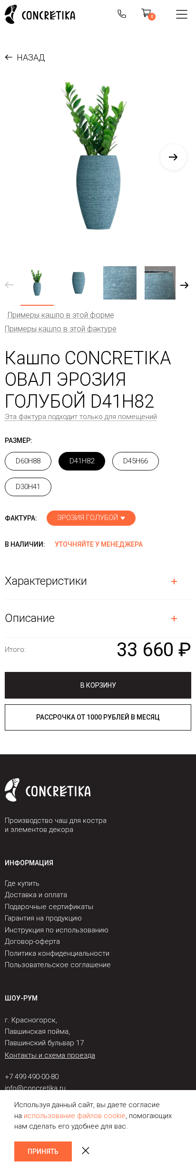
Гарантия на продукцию (43, 918)
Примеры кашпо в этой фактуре (61, 328)
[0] (146, 14)
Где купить (22, 883)
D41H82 (81, 461)
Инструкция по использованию (56, 930)
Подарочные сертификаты (49, 906)
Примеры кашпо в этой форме (61, 315)
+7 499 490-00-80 (32, 1076)
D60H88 (28, 461)
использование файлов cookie (75, 1115)
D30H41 (28, 486)
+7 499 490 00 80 (122, 14)
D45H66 (135, 461)
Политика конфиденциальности (57, 953)
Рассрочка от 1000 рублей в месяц (98, 717)
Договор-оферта (32, 941)
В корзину (98, 685)
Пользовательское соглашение (58, 965)
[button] (173, 157)
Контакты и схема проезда (50, 1055)
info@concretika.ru (35, 1088)
